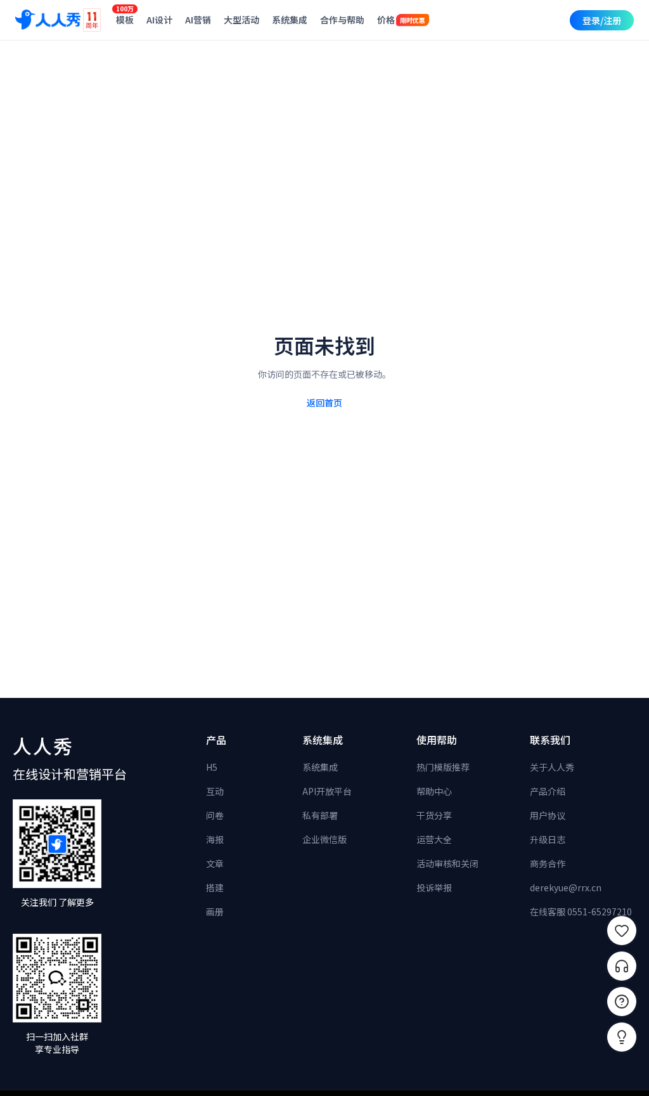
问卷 (215, 815)
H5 (211, 767)
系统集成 (320, 767)
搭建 (215, 887)
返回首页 (324, 402)
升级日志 (547, 839)
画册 (215, 911)
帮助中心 (434, 791)
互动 (215, 791)
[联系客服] (621, 966)
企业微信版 (324, 839)
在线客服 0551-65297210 (581, 911)
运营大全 (434, 839)
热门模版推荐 (443, 767)
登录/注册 (601, 20)
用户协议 (547, 815)
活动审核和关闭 (447, 863)
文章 (215, 863)
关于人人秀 (552, 767)
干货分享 (434, 815)
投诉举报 (434, 887)
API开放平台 (327, 791)
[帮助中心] (621, 1001)
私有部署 (320, 815)
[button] (621, 1037)
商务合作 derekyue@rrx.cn (565, 875)
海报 (215, 839)
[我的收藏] (621, 930)
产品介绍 (547, 791)
